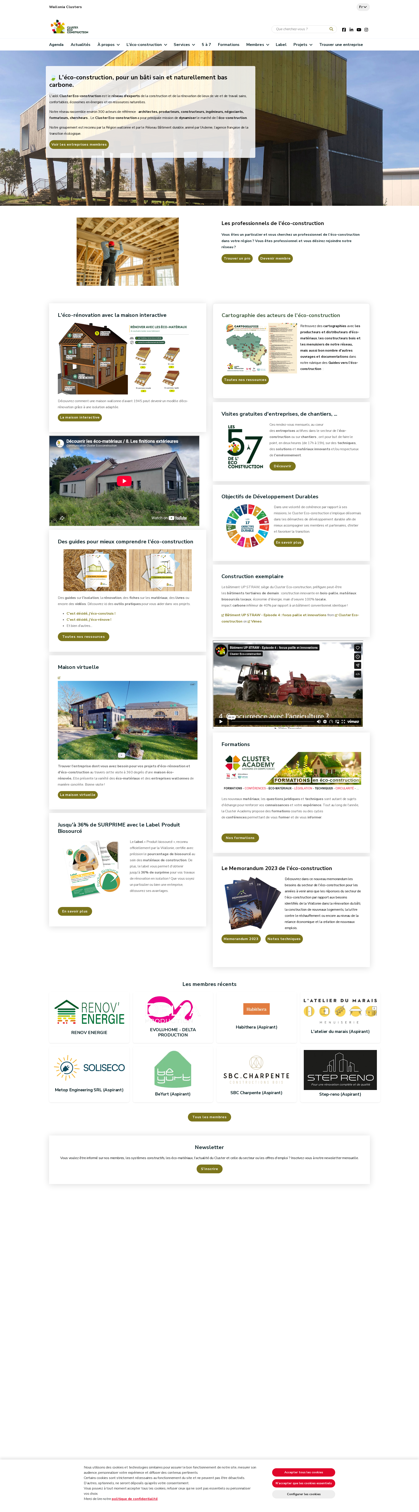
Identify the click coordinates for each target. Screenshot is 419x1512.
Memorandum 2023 (241, 938)
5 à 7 (206, 44)
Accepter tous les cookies (303, 1472)
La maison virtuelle (78, 794)
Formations (228, 44)
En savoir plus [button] (75, 911)
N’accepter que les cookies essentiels (304, 1483)
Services (182, 44)
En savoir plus (289, 542)
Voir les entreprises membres (79, 144)
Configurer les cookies (304, 1494)
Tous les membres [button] (209, 1117)
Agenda (56, 44)
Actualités (81, 44)
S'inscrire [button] (209, 1169)
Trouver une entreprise (341, 44)
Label (281, 44)
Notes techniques (284, 938)
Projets (300, 44)
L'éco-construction (144, 44)
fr (361, 7)
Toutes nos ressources (245, 379)
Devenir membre (275, 258)
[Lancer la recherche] (332, 29)
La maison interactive (80, 417)
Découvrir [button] (282, 466)
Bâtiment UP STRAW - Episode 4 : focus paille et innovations (275, 615)
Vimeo (256, 621)
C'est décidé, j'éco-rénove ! (89, 619)
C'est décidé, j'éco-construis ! (91, 613)
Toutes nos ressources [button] (83, 636)
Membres (255, 44)
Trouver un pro (237, 258)
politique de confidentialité (135, 1498)
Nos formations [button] (240, 837)
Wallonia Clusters (65, 7)
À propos (106, 44)
